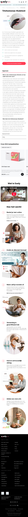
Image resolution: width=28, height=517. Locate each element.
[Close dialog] (26, 251)
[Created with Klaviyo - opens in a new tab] (14, 265)
